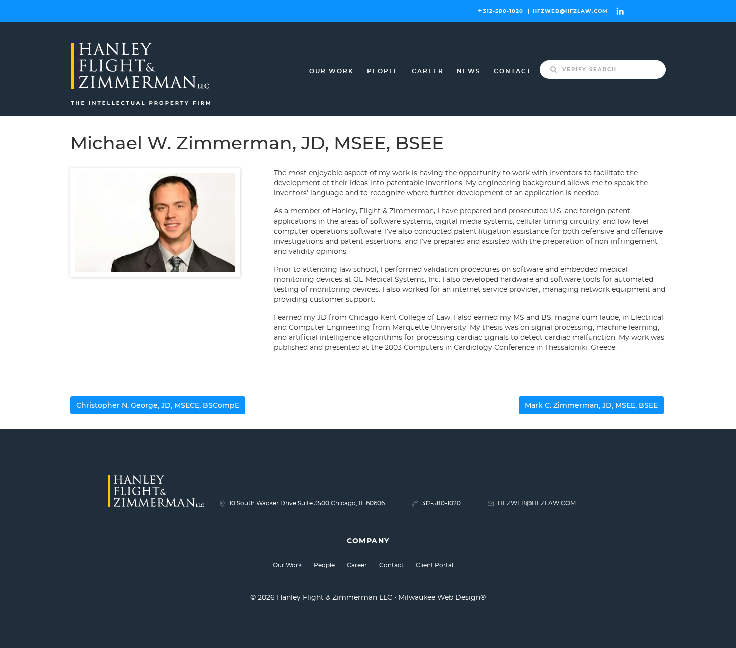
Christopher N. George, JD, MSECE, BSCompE (157, 405)
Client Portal (434, 565)
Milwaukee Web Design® (442, 597)
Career (428, 71)
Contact (512, 71)
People (383, 71)
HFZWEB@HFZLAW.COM (570, 11)
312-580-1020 (503, 11)
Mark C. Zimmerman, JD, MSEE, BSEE (591, 405)
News (469, 71)
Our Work (331, 71)
